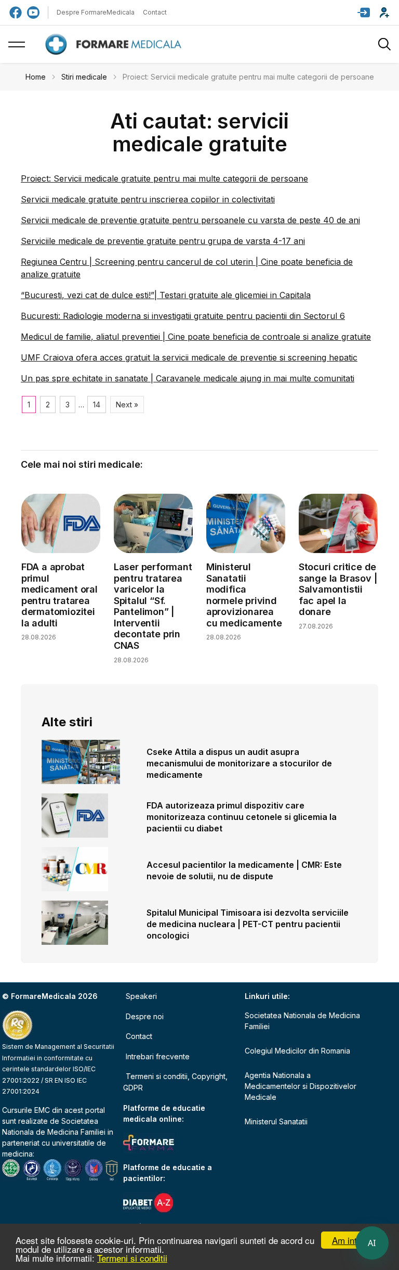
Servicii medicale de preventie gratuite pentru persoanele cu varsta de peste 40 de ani (190, 220)
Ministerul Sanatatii (276, 1121)
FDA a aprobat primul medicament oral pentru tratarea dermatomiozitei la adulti (59, 594)
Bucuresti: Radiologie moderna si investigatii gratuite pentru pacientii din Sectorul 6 (183, 316)
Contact (155, 12)
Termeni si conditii (132, 1257)
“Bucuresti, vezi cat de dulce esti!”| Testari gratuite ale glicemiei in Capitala (166, 295)
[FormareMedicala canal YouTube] (33, 12)
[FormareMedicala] (115, 44)
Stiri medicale (84, 76)
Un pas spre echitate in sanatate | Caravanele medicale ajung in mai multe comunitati (187, 378)
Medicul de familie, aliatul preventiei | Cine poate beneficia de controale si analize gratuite (196, 336)
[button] (363, 12)
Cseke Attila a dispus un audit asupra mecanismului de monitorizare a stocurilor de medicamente (239, 763)
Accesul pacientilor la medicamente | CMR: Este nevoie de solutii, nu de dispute (244, 870)
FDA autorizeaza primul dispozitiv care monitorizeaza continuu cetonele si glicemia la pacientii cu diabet (242, 816)
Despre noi (145, 1016)
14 (96, 404)
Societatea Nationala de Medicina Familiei (302, 1021)
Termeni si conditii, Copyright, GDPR (175, 1082)
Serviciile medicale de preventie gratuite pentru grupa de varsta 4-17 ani (163, 241)
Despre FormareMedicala (96, 12)
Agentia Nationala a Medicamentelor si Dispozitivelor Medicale (300, 1086)
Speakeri (141, 996)
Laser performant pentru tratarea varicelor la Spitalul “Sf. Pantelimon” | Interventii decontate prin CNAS (153, 606)
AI (372, 1243)
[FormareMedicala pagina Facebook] (15, 12)
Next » (127, 404)
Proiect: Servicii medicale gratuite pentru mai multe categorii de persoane (164, 178)
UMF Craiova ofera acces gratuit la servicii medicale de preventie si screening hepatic (189, 357)
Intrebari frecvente (158, 1056)
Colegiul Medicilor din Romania (297, 1050)
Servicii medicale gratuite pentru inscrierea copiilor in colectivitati (148, 199)
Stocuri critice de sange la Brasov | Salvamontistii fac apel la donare (338, 589)
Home (35, 76)
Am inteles (352, 1240)
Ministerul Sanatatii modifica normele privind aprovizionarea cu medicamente (244, 594)
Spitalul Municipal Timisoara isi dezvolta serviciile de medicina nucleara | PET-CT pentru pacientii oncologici (248, 924)
